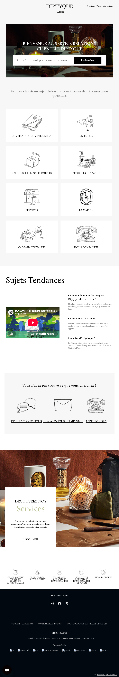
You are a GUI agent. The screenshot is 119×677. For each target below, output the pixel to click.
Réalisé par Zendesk (107, 674)
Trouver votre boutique (105, 6)
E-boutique (91, 6)
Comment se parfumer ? (88, 323)
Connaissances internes (50, 624)
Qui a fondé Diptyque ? (89, 342)
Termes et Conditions (22, 624)
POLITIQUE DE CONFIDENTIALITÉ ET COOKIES (87, 624)
